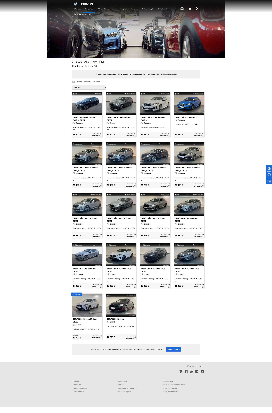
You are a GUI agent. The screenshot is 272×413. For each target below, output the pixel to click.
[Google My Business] (181, 371)
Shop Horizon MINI (170, 391)
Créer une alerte (173, 349)
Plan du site (122, 381)
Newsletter (77, 385)
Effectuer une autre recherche (88, 82)
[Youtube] (191, 371)
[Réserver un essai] (269, 169)
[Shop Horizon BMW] (189, 9)
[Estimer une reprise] (269, 175)
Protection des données (127, 388)
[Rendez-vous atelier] (182, 9)
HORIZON (86, 4)
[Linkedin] (197, 371)
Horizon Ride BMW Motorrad (174, 385)
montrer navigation (74, 1)
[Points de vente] (197, 9)
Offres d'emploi (78, 391)
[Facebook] (186, 371)
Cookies (121, 385)
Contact (76, 381)
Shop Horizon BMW (170, 388)
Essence (84, 120)
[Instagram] (202, 371)
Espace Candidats (80, 388)
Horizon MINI (168, 381)
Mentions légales (124, 391)
